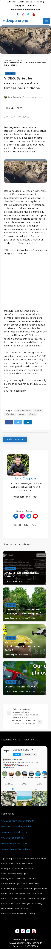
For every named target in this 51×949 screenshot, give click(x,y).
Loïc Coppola (14, 97)
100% (12, 116)
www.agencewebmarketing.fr (17, 821)
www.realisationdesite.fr (14, 832)
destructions (23, 410)
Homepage (8, 60)
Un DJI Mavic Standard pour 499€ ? (22, 574)
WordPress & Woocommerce (25, 10)
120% (26, 116)
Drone (29, 2)
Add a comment (15, 439)
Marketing (39, 2)
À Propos (11, 2)
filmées (10, 414)
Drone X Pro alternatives (20, 686)
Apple (21, 2)
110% (19, 116)
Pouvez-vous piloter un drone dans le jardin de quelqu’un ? (23, 611)
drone (38, 410)
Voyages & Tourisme (25, 6)
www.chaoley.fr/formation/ (15, 849)
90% (6, 117)
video (32, 414)
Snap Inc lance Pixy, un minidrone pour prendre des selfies (23, 646)
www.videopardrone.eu (14, 843)
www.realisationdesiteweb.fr (16, 826)
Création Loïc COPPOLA (25, 946)
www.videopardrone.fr (13, 838)
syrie (21, 414)
